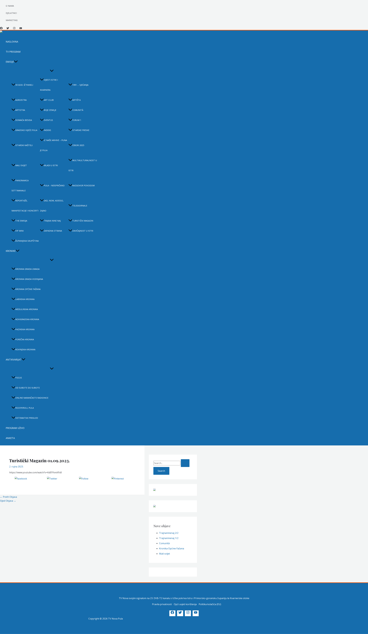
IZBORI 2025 (78, 145)
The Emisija (21, 220)
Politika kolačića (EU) (210, 604)
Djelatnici (11, 13)
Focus (18, 377)
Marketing (12, 20)
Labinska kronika (24, 299)
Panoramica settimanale (20, 185)
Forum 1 (76, 120)
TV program (13, 51)
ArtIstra (20, 110)
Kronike (11, 251)
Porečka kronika (24, 339)
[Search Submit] (185, 463)
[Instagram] (14, 28)
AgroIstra (21, 100)
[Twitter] (7, 28)
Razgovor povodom (83, 185)
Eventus (48, 120)
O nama (10, 5)
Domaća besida (23, 120)
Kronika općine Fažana (28, 289)
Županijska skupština (27, 240)
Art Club (49, 100)
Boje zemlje (50, 110)
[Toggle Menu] (52, 71)
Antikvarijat (14, 359)
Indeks (47, 130)
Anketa (10, 438)
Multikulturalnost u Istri (82, 165)
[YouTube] (20, 28)
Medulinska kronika (26, 309)
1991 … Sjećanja (80, 85)
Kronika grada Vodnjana (29, 279)
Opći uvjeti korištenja (185, 604)
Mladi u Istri (51, 165)
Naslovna (12, 41)
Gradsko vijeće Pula (26, 130)
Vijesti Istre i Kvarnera (49, 84)
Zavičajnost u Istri (82, 230)
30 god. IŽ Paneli (24, 85)
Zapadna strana (53, 230)
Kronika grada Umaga (27, 269)
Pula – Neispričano (54, 185)
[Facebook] (1, 28)
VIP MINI (19, 230)
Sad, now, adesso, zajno (52, 205)
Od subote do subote (27, 387)
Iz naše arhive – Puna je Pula (53, 145)
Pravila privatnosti (162, 604)
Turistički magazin (82, 220)
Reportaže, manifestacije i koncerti (25, 205)
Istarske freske (80, 130)
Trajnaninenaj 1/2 (168, 538)
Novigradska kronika (27, 319)
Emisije (10, 61)
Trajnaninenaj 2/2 (168, 533)
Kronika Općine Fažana (171, 548)
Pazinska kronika (24, 329)
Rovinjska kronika (25, 349)
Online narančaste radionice (31, 397)
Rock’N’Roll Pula (24, 407)
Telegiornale (79, 205)
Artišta (76, 100)
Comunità (77, 110)
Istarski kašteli (24, 145)
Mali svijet (21, 165)
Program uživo (15, 428)
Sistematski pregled (26, 418)
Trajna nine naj (52, 220)
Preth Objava (8, 496)
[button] (16, 62)
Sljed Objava (8, 500)
